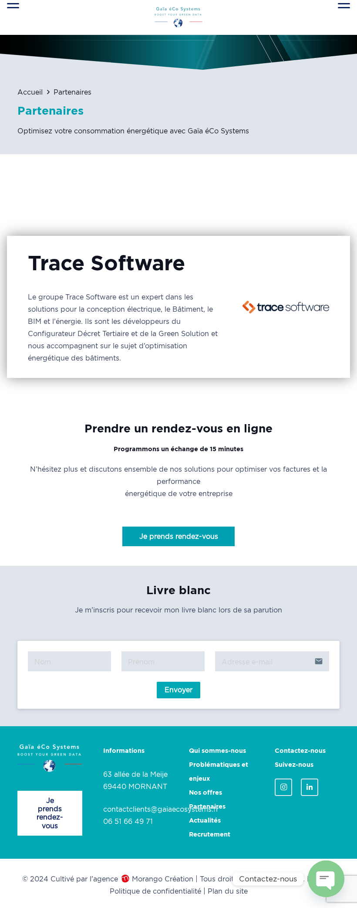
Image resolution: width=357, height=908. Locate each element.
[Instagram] (283, 787)
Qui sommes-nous (217, 750)
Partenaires (207, 806)
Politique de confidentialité (155, 891)
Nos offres (205, 792)
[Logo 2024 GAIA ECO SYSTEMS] (179, 17)
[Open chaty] (326, 878)
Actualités (205, 820)
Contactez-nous (300, 750)
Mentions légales (302, 879)
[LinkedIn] (309, 787)
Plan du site (228, 891)
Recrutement (209, 834)
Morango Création (162, 879)
